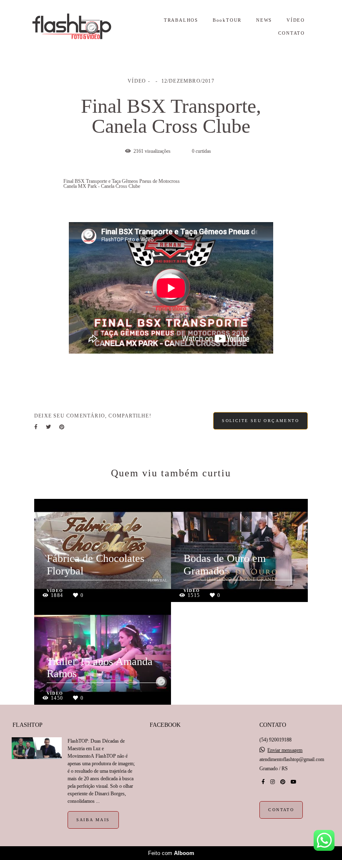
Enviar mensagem (284, 750)
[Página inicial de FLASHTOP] (80, 27)
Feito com (171, 853)
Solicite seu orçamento (260, 420)
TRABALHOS (181, 20)
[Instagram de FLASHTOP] (272, 781)
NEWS (264, 20)
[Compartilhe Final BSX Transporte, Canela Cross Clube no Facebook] (36, 427)
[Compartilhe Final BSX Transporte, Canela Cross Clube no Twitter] (48, 427)
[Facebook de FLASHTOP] (263, 781)
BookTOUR (227, 20)
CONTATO (291, 32)
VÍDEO (296, 20)
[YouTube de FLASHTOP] (294, 781)
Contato (281, 809)
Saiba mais (93, 819)
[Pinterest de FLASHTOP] (282, 781)
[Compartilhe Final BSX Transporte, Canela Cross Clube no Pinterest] (61, 427)
